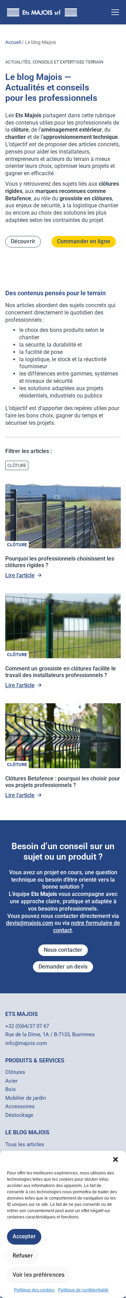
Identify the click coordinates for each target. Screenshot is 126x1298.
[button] (115, 1159)
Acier (11, 1081)
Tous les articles (24, 1144)
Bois (10, 1089)
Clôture (17, 544)
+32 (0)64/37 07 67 (27, 1026)
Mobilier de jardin (25, 1098)
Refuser (23, 1255)
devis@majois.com (29, 923)
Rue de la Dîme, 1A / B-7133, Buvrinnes (50, 1034)
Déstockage (19, 1115)
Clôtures (15, 1072)
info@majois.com (26, 1043)
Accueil (13, 42)
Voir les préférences (38, 1274)
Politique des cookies (34, 1290)
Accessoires (20, 1106)
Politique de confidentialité (83, 1290)
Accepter (24, 1236)
